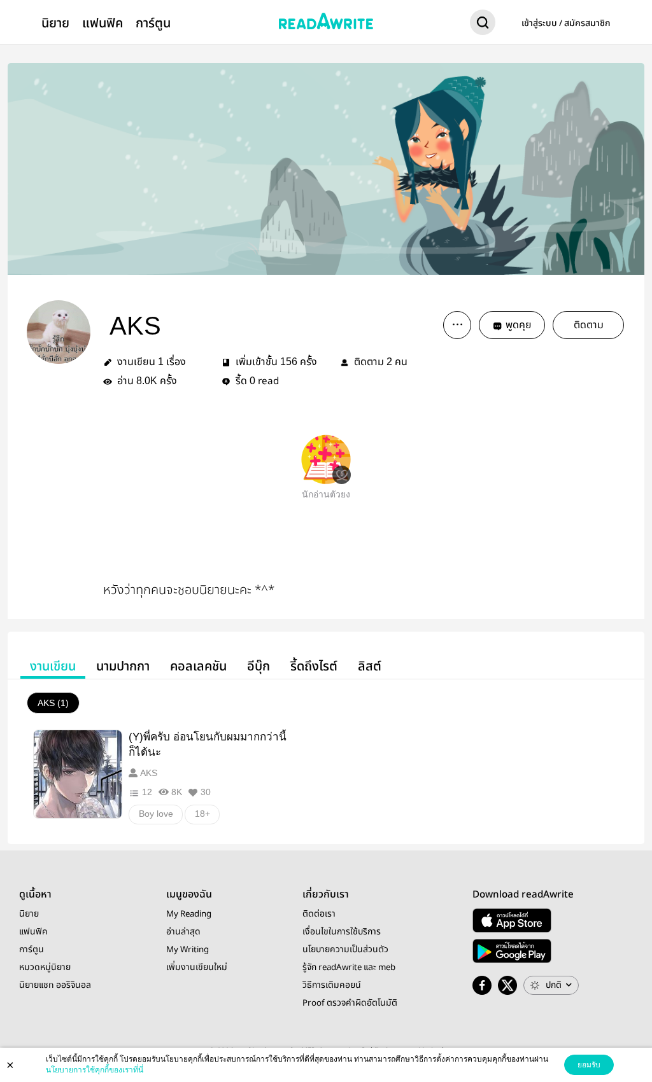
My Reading (188, 914)
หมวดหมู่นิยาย (45, 967)
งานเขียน (53, 666)
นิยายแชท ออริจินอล (55, 985)
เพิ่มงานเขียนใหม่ (196, 967)
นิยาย (55, 23)
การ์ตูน (153, 23)
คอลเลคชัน (198, 666)
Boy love (156, 813)
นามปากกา (123, 666)
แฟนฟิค (102, 23)
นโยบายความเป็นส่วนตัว (345, 950)
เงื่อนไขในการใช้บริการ (341, 932)
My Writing (187, 950)
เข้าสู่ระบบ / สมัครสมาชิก (566, 24)
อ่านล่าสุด (183, 932)
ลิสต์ (369, 666)
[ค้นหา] (482, 25)
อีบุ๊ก (258, 666)
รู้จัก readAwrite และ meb (348, 967)
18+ (202, 813)
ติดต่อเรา (319, 914)
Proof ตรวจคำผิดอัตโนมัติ (349, 1003)
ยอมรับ (589, 1064)
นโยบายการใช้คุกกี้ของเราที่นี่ (94, 1069)
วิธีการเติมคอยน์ (331, 985)
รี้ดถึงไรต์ (313, 666)
